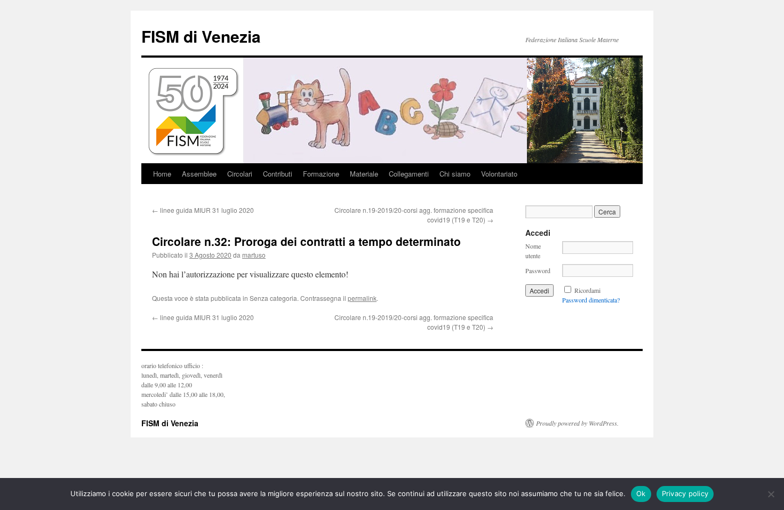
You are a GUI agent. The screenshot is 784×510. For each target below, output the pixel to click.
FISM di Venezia (201, 36)
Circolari (239, 174)
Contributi (277, 174)
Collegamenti (409, 174)
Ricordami (587, 290)
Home (162, 174)
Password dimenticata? (591, 300)
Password (537, 270)
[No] (770, 494)
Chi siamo (454, 174)
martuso (254, 254)
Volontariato (499, 174)
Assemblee (199, 174)
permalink (362, 297)
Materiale (364, 174)
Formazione (321, 174)
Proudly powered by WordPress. (577, 423)
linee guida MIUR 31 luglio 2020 (203, 209)
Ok (641, 493)
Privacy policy (685, 493)
